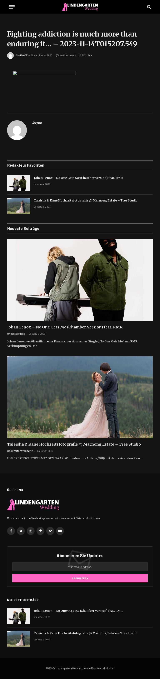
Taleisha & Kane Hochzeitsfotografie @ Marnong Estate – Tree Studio (86, 200)
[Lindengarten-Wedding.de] (80, 7)
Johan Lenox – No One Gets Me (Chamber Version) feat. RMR (78, 178)
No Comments (68, 55)
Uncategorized (16, 334)
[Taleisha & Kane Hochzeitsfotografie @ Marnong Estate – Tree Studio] (18, 206)
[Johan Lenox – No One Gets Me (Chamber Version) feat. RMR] (18, 183)
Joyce (23, 55)
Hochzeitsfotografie (20, 451)
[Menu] (12, 6)
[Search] (148, 6)
